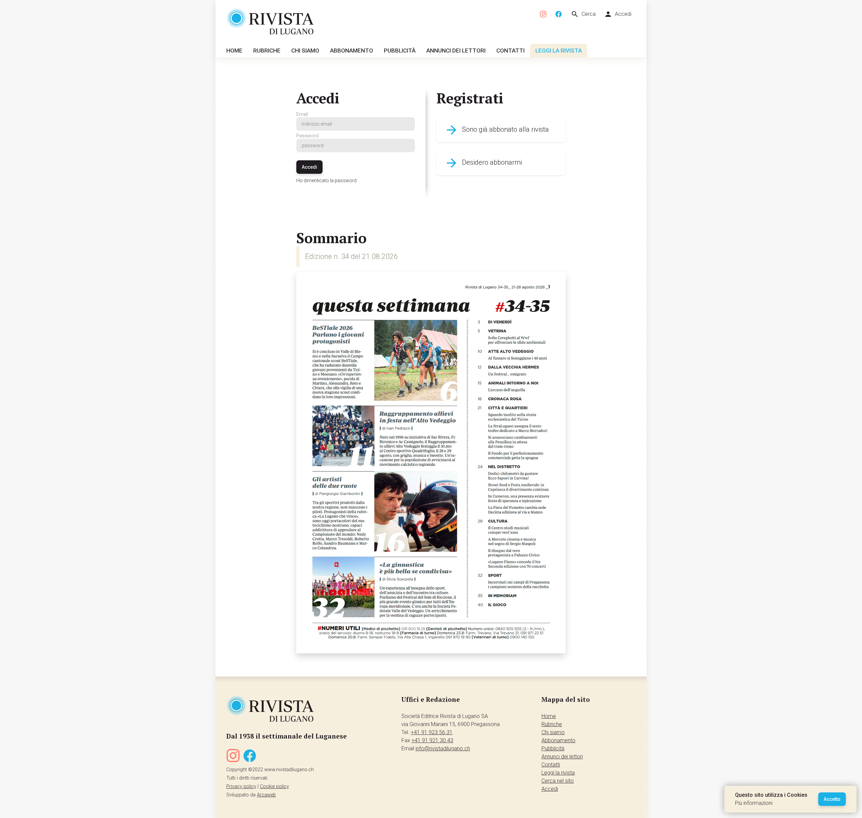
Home (234, 50)
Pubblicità (400, 50)
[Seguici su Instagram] (543, 14)
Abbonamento (351, 50)
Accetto (832, 799)
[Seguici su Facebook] (558, 14)
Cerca (583, 14)
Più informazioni (753, 803)
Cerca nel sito (557, 781)
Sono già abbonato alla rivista (496, 130)
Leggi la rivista (558, 50)
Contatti (510, 50)
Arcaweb (266, 795)
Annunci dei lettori (456, 50)
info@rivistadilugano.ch (443, 748)
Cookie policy (274, 786)
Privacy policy (241, 786)
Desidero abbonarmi (483, 163)
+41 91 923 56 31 (432, 732)
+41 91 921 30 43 (432, 740)
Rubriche (266, 50)
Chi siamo (305, 50)
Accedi (617, 14)
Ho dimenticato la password (326, 180)
